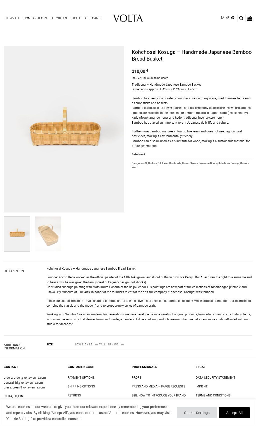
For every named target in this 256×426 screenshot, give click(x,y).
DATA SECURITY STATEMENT (215, 377)
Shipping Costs (159, 78)
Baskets (152, 163)
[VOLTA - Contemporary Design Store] (128, 18)
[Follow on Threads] (227, 18)
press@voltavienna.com (28, 387)
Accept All (234, 413)
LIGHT (76, 18)
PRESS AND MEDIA (145, 386)
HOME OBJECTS (35, 18)
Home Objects (190, 163)
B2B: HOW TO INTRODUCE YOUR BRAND (159, 395)
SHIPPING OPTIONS (81, 386)
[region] (128, 412)
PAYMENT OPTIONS (81, 377)
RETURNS (74, 395)
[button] (241, 18)
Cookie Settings (197, 413)
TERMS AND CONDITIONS (213, 395)
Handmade (175, 163)
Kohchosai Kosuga (228, 163)
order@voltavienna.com (30, 377)
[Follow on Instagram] (222, 18)
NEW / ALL (13, 18)
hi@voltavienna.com (29, 382)
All (145, 163)
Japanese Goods (208, 163)
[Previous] (12, 129)
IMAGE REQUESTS (172, 386)
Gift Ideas (163, 163)
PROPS (136, 377)
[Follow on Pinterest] (232, 18)
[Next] (115, 129)
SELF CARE (92, 18)
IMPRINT (202, 386)
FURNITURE (59, 18)
